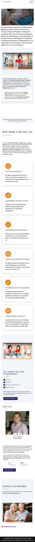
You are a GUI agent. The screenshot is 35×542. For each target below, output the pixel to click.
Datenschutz (11, 540)
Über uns (31, 540)
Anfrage (25, 540)
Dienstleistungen (8, 114)
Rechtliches (19, 540)
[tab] (13, 112)
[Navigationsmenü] (32, 1)
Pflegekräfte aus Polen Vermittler (13, 112)
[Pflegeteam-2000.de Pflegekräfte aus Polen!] (6, 2)
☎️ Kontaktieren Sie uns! (8, 526)
